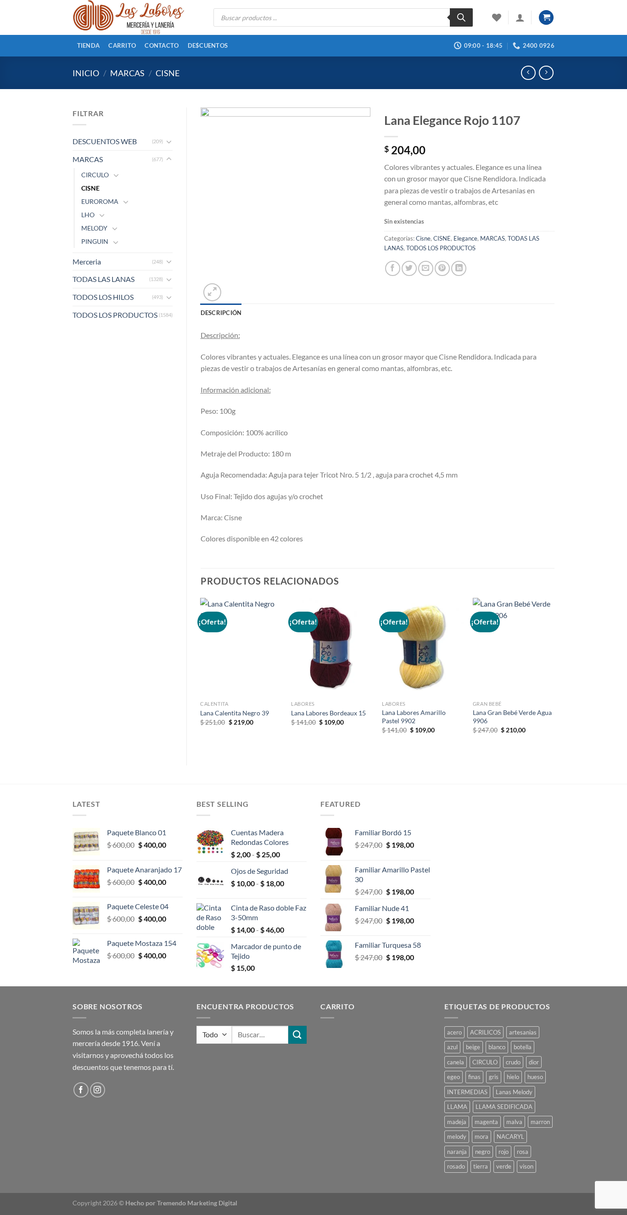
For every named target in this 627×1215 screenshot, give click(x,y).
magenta (486, 1121)
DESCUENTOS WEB (105, 141)
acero (454, 1032)
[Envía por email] (425, 268)
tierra (480, 1166)
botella (523, 1047)
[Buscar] (461, 17)
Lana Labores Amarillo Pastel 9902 (414, 717)
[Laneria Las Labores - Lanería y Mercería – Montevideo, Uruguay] (136, 17)
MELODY (94, 228)
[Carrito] (546, 17)
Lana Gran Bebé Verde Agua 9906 (512, 717)
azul (452, 1047)
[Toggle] (169, 141)
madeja (456, 1121)
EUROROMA (99, 201)
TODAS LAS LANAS (103, 279)
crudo (513, 1062)
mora (481, 1136)
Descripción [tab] (221, 312)
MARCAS (127, 73)
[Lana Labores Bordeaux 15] (332, 647)
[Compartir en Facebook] (392, 268)
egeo (453, 1076)
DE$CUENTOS (208, 45)
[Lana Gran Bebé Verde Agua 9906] (513, 647)
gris (493, 1076)
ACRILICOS (485, 1032)
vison (526, 1166)
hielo (513, 1076)
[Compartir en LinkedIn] (458, 268)
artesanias (523, 1032)
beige (473, 1047)
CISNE (167, 73)
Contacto (162, 45)
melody (456, 1136)
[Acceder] (520, 17)
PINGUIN (94, 241)
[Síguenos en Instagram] (97, 1089)
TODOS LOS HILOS (103, 296)
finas (474, 1076)
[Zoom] (212, 292)
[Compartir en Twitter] (409, 268)
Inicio (86, 73)
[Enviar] (297, 1035)
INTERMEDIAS (467, 1092)
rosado (456, 1166)
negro (482, 1151)
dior (534, 1062)
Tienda (88, 45)
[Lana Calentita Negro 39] (241, 647)
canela (455, 1062)
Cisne (423, 238)
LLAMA (457, 1106)
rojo (503, 1151)
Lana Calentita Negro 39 (234, 713)
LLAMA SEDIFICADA (504, 1106)
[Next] (554, 674)
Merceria (87, 261)
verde (503, 1166)
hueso (535, 1076)
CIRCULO (95, 175)
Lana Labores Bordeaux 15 (328, 713)
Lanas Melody (514, 1092)
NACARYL (510, 1136)
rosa (522, 1151)
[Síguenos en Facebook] (81, 1089)
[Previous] (201, 674)
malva (514, 1121)
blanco (496, 1047)
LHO (88, 215)
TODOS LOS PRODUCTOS (115, 314)
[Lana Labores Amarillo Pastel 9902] (423, 647)
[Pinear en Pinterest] (442, 268)
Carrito (122, 45)
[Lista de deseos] (496, 17)
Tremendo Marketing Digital (197, 1203)
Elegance (465, 238)
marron (540, 1121)
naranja (457, 1151)
